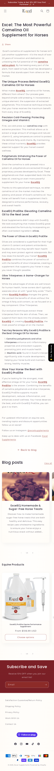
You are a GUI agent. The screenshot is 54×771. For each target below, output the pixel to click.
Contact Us (10, 724)
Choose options (25, 637)
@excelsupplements (38, 430)
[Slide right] (33, 553)
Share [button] (8, 44)
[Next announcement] (49, 3)
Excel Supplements (22, 765)
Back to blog (29, 450)
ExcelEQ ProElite (18, 294)
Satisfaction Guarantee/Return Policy (23, 700)
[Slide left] (21, 553)
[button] (5, 11)
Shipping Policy (13, 706)
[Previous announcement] (5, 3)
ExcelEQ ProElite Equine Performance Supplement (26, 625)
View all (48, 463)
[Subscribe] (46, 685)
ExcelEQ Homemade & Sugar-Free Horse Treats (26, 507)
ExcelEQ (6, 321)
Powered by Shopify (38, 765)
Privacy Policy (12, 712)
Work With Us (12, 718)
